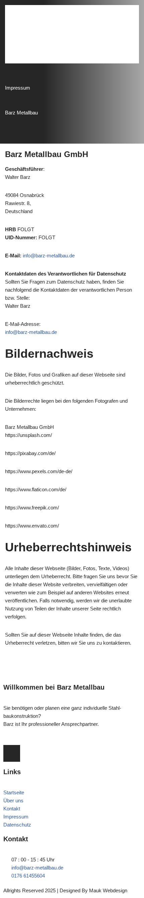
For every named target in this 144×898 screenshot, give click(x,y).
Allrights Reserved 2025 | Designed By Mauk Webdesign (65, 890)
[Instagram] (11, 753)
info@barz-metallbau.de (49, 255)
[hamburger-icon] (125, 34)
